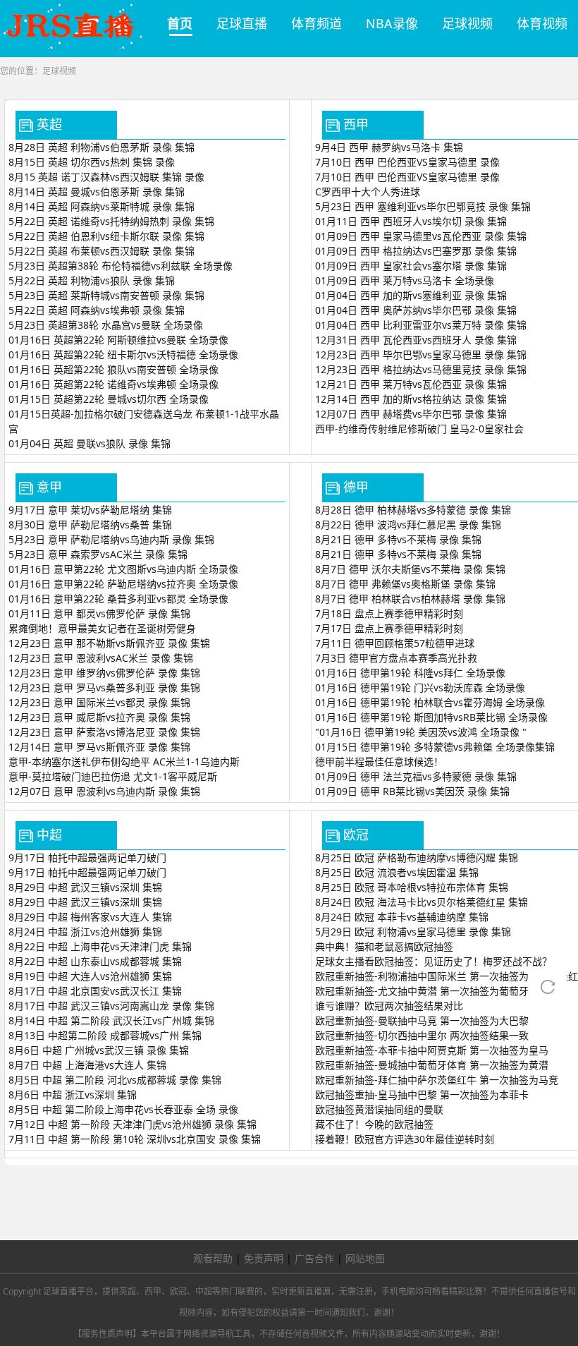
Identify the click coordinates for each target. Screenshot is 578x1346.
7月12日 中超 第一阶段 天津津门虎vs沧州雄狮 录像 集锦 (132, 1124)
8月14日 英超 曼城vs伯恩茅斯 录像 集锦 (96, 191)
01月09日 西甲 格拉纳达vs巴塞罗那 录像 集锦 (416, 250)
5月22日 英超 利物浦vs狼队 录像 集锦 (91, 280)
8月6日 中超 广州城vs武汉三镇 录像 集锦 (98, 1050)
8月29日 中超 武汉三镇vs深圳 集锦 (85, 887)
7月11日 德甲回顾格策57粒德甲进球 (394, 643)
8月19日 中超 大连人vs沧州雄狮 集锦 (90, 976)
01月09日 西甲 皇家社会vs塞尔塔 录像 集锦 (411, 265)
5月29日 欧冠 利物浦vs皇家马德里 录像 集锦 (413, 931)
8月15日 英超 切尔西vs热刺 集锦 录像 (91, 162)
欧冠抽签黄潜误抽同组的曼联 (379, 1109)
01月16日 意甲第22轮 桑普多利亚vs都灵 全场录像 (118, 598)
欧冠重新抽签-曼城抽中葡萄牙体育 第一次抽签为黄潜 (431, 1065)
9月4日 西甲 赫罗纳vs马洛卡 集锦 (389, 147)
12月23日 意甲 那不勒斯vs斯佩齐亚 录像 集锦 (109, 643)
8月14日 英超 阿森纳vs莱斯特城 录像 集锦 (101, 206)
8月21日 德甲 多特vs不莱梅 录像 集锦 (398, 539)
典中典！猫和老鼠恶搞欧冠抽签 (384, 946)
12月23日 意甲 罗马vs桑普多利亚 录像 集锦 (104, 687)
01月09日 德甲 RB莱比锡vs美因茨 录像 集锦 (412, 791)
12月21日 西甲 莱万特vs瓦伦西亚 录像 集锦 (411, 384)
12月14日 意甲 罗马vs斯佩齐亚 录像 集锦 (99, 746)
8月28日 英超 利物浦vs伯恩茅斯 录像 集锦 (101, 147)
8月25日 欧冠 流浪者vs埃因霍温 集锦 (397, 872)
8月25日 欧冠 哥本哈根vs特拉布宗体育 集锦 (411, 887)
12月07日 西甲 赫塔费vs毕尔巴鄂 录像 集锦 (411, 413)
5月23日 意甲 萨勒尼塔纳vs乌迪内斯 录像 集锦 (111, 539)
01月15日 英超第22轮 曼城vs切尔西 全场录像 (108, 399)
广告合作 (314, 1258)
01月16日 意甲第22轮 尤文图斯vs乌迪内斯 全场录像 (123, 569)
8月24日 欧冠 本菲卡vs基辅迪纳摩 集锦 (401, 916)
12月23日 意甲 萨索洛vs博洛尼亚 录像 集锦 (104, 732)
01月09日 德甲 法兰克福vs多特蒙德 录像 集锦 (416, 776)
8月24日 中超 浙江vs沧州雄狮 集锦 (85, 931)
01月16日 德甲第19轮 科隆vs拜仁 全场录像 (410, 672)
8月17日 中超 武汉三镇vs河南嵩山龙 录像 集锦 (111, 1005)
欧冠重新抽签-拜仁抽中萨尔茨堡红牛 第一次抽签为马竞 (436, 1079)
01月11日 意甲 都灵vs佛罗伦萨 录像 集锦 (99, 613)
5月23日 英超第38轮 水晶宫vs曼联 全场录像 (105, 325)
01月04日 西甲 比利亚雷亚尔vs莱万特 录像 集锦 (421, 325)
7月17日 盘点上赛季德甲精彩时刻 (389, 628)
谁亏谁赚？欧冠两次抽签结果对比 (389, 1005)
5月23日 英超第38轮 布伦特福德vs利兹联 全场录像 (120, 265)
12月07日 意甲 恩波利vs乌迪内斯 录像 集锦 (104, 791)
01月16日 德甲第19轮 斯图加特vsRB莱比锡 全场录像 (431, 717)
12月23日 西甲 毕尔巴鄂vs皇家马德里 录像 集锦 (421, 354)
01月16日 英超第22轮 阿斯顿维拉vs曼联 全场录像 (118, 339)
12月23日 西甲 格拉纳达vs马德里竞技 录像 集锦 (421, 369)
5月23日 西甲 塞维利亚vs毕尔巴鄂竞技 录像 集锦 (423, 206)
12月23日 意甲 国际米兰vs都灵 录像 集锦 (99, 702)
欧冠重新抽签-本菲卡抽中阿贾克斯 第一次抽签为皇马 (431, 1050)
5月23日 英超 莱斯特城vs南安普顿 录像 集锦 (106, 295)
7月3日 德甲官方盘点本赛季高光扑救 (396, 658)
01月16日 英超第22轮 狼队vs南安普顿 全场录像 (113, 369)
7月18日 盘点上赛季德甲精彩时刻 (389, 613)
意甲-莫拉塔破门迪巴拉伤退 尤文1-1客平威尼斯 (112, 776)
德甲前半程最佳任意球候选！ (379, 761)
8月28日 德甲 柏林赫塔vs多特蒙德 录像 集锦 (413, 509)
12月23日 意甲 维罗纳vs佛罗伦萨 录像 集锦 (104, 672)
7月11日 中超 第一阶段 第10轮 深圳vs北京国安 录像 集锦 (134, 1139)
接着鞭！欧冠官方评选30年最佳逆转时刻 (404, 1139)
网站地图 (365, 1258)
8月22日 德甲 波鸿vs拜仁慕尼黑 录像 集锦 (408, 524)
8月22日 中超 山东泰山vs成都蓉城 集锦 (95, 961)
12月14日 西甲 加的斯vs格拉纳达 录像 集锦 (411, 399)
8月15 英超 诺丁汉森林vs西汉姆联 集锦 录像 (106, 176)
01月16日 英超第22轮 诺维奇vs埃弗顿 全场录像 (113, 384)
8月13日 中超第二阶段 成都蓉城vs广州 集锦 (105, 1035)
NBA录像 (392, 23)
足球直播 (241, 23)
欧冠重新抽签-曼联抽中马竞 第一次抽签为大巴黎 (422, 1020)
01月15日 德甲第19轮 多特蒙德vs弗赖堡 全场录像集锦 (435, 746)
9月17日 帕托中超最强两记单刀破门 (87, 857)
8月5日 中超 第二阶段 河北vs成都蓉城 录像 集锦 (114, 1079)
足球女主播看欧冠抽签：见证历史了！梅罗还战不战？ (433, 961)
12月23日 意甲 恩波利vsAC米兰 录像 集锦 (100, 658)
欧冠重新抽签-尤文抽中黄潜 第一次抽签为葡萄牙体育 (431, 991)
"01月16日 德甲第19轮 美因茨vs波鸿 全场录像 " (421, 732)
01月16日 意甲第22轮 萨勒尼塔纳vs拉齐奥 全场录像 (123, 583)
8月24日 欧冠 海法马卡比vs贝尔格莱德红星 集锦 (421, 902)
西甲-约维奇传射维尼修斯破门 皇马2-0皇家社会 (419, 428)
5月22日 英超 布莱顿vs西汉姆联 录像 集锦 (101, 250)
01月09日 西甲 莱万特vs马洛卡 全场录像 (404, 280)
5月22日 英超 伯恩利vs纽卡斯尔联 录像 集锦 (106, 236)
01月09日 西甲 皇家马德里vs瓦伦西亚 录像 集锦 (421, 236)
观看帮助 (213, 1258)
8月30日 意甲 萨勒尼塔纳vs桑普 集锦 (90, 524)
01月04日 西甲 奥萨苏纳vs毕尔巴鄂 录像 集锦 (416, 310)
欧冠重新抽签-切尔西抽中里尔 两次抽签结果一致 (422, 1035)
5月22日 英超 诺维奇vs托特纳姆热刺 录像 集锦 (111, 221)
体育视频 (542, 23)
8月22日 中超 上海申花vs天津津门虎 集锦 (100, 946)
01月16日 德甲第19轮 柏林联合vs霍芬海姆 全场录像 (430, 702)
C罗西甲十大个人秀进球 (367, 191)
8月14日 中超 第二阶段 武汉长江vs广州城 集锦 (111, 1020)
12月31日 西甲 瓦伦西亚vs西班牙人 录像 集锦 (416, 339)
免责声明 (263, 1258)
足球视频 (467, 23)
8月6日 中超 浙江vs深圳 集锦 (72, 1094)
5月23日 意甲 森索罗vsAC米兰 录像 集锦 (97, 554)
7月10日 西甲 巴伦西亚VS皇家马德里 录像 (407, 162)
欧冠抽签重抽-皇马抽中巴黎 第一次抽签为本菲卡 (422, 1094)
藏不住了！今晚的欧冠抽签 (374, 1124)
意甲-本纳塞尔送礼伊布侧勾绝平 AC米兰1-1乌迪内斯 (124, 761)
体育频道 (316, 23)
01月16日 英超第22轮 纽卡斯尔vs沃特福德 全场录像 (123, 354)
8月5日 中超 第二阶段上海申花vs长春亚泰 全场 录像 (123, 1109)
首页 (179, 23)
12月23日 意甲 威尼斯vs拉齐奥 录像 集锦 (99, 717)
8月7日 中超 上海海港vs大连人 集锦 (87, 1065)
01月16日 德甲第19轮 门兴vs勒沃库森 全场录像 (420, 687)
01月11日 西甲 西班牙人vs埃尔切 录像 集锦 (411, 221)
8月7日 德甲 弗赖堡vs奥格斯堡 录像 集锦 (405, 583)
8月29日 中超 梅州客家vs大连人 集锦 (90, 916)
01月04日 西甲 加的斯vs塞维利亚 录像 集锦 (411, 295)
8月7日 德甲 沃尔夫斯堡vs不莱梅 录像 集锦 (410, 569)
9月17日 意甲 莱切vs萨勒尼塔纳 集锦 (90, 509)
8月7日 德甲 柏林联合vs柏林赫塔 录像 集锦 (410, 598)
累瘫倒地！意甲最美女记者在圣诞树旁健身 (102, 628)
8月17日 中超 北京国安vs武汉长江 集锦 (95, 991)
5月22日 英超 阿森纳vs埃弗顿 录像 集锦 (96, 310)
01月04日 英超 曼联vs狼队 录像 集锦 (89, 443)
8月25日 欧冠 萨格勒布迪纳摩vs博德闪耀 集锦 (416, 857)
